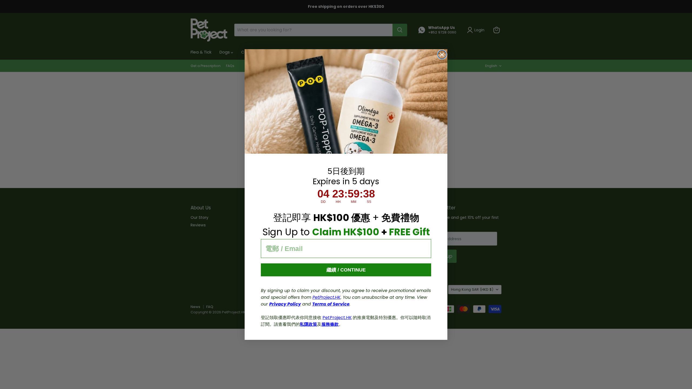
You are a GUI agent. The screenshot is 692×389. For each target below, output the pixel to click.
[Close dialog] (442, 54)
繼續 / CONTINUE (346, 270)
